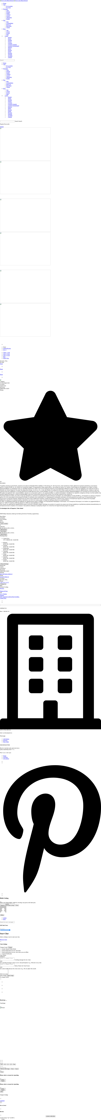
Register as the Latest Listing (7, 905)
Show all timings (4, 564)
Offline (2, 915)
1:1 (8, 1064)
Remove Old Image (5, 1068)
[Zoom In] (0, 1060)
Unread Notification (7, 953)
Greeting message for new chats (23, 960)
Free (14, 1064)
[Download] (2, 1066)
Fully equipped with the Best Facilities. (9, 596)
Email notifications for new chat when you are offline (15, 952)
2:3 (11, 1064)
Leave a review (4, 523)
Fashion (2, 595)
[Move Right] (2, 1067)
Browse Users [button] (3, 939)
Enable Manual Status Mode (9, 949)
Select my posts (4, 974)
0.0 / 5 (4, 350)
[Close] (0, 901)
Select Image (3, 975)
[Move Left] (0, 1067)
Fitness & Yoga (4, 591)
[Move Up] (3, 1067)
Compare (2, 1100)
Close (17, 905)
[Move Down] (5, 1067)
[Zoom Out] (2, 1060)
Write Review (4, 529)
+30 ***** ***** (4, 582)
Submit (3, 1080)
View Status (3, 531)
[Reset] (0, 1066)
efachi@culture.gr (4, 576)
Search (16, 121)
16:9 (2, 1064)
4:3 (5, 1064)
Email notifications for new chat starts (11, 950)
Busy (4, 919)
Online (5, 918)
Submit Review (7, 348)
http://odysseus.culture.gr (6, 574)
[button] (3, 912)
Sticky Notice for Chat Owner (22, 966)
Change (10, 947)
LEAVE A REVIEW (50, 1116)
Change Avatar (3, 947)
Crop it (16, 1068)
